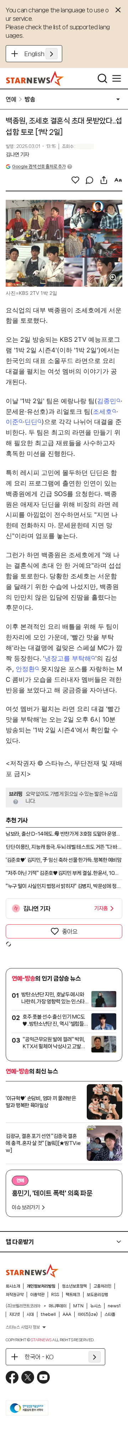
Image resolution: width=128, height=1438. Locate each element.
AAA (67, 1314)
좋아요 (70, 931)
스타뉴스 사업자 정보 (23, 1327)
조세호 (102, 411)
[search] (102, 78)
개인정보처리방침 (41, 1286)
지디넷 (14, 1314)
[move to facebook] (12, 1377)
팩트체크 (73, 1295)
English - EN (41, 53)
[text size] (118, 180)
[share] (104, 180)
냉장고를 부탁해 (67, 658)
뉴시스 (95, 1306)
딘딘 (31, 421)
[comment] (89, 180)
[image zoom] (113, 277)
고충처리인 (102, 1286)
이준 (12, 421)
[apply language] (52, 53)
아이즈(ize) (88, 1314)
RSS (55, 1295)
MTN (78, 1306)
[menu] (116, 78)
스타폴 (110, 1314)
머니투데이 (57, 1306)
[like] (75, 180)
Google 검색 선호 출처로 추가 (38, 166)
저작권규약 (14, 1295)
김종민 (106, 401)
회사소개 (13, 1286)
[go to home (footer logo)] (32, 1271)
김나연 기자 (17, 154)
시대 (30, 1314)
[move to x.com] (27, 1377)
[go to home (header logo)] (35, 78)
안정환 (25, 669)
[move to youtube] (43, 1377)
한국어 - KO (39, 1357)
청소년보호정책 (74, 1286)
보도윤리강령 (97, 1295)
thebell (48, 1314)
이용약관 (37, 1295)
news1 (114, 1306)
